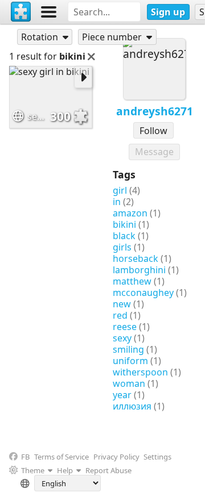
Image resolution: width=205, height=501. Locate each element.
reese (125, 326)
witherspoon (140, 372)
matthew (132, 281)
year (122, 395)
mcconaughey (143, 292)
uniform (130, 360)
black (124, 235)
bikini (124, 224)
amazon (130, 213)
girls (122, 247)
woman (129, 383)
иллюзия (132, 406)
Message (154, 151)
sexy (122, 338)
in (117, 201)
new (122, 304)
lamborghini (139, 270)
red (120, 315)
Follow (153, 130)
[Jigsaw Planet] (21, 12)
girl (120, 190)
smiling (128, 349)
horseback (135, 258)
